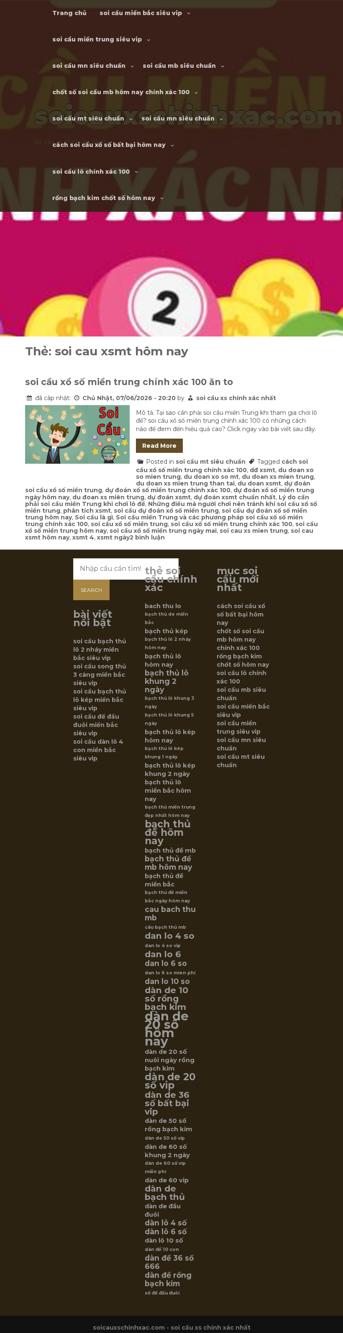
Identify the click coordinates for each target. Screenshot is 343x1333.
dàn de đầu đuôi (163, 1210)
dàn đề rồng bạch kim (168, 1279)
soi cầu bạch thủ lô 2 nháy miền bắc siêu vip (99, 649)
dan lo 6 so (166, 963)
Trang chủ (69, 13)
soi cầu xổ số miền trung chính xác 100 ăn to (129, 382)
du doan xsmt (259, 483)
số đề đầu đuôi (162, 1293)
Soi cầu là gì (94, 517)
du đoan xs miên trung (108, 497)
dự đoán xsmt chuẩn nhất (235, 497)
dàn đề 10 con (162, 1249)
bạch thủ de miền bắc (166, 618)
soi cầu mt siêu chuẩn (88, 118)
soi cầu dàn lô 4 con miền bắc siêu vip (98, 750)
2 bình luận (147, 537)
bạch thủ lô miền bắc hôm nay (168, 790)
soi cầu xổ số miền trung (129, 524)
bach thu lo (163, 606)
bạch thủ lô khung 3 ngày (169, 702)
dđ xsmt (262, 470)
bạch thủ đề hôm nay (168, 832)
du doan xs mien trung (278, 476)
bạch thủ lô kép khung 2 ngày (170, 770)
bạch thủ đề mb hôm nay (168, 863)
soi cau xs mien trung (254, 530)
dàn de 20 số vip (170, 1081)
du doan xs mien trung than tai (185, 483)
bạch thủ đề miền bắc (164, 880)
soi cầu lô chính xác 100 (91, 171)
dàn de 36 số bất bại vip (167, 1103)
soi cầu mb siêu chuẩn (179, 65)
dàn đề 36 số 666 (169, 1262)
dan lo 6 (163, 954)
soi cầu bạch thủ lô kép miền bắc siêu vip (99, 700)
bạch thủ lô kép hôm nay (170, 736)
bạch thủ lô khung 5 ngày (169, 719)
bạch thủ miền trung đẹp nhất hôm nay (170, 811)
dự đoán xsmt (169, 497)
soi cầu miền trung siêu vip (97, 39)
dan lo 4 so (170, 936)
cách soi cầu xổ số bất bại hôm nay (109, 145)
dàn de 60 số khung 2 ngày (167, 1151)
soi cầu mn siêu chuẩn (88, 65)
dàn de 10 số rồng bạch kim (166, 998)
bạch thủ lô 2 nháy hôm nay (168, 643)
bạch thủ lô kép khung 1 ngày (164, 753)
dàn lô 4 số (166, 1223)
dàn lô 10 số (164, 1240)
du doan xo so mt (211, 476)
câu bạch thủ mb (165, 927)
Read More (159, 445)
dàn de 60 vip (167, 1180)
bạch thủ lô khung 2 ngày (167, 681)
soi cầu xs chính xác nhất (236, 398)
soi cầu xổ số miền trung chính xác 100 (231, 524)
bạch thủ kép (166, 631)
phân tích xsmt (87, 510)
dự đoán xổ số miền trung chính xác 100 (167, 490)
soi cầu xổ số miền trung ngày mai (163, 530)
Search (91, 590)
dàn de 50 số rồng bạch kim (168, 1125)
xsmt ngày (113, 537)
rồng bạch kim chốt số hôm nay (103, 198)
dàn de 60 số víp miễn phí (165, 1167)
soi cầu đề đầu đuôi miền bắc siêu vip (96, 725)
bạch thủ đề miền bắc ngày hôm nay (167, 897)
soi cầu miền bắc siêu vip (141, 13)
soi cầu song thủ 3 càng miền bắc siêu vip (99, 675)
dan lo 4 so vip (163, 945)
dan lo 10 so (167, 981)
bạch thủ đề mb (170, 850)
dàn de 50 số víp (165, 1138)
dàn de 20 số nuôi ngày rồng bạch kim (170, 1060)
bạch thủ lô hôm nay (163, 660)
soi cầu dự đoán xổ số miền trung (166, 510)
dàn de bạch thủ (165, 1192)
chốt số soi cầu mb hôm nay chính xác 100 (120, 92)
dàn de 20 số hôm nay (167, 1028)
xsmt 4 (83, 537)
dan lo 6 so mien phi (170, 973)
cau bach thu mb (170, 913)
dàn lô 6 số (166, 1232)
